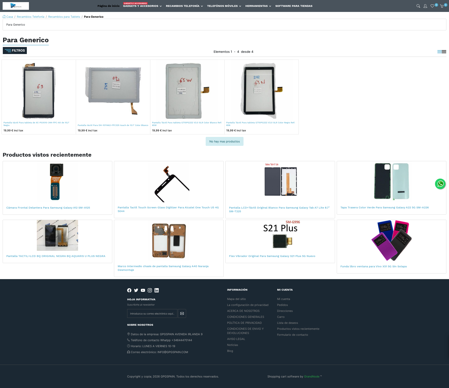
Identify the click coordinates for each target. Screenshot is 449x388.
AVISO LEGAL (236, 339)
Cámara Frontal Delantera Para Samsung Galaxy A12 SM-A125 (48, 207)
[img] (418, 6)
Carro (281, 317)
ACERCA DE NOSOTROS (243, 311)
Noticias (232, 345)
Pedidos (282, 305)
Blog (230, 351)
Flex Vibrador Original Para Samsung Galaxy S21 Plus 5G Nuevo (272, 256)
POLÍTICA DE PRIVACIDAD (244, 323)
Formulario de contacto (292, 334)
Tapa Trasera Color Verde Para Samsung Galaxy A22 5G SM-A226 (384, 207)
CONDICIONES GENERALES (245, 317)
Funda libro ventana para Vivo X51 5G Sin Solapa (373, 266)
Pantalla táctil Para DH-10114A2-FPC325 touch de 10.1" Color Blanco (113, 125)
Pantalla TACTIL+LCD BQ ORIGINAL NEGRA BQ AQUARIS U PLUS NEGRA (55, 256)
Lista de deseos (287, 323)
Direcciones (285, 311)
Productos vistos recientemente (298, 328)
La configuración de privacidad (248, 305)
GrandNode (311, 376)
